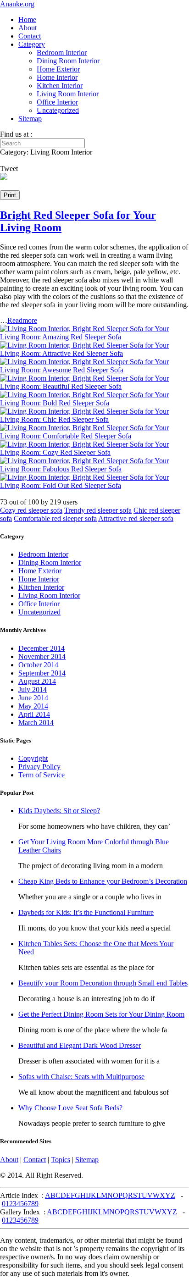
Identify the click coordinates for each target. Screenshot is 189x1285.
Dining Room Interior (68, 61)
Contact (29, 36)
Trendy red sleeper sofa (98, 510)
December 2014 (41, 648)
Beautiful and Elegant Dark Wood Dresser (79, 1045)
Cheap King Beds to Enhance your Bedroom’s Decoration (102, 881)
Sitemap (30, 118)
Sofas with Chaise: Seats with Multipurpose (81, 1076)
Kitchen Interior (60, 85)
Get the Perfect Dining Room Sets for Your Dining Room (101, 1014)
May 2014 (33, 706)
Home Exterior (58, 69)
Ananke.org (17, 4)
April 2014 (34, 714)
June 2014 (33, 698)
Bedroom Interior (62, 52)
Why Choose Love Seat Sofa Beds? (70, 1108)
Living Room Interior (68, 94)
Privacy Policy (39, 766)
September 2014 (42, 673)
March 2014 (36, 722)
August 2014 (37, 681)
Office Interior (57, 102)
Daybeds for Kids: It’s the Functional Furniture (86, 912)
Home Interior (57, 77)
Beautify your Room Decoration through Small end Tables (103, 983)
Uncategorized (58, 110)
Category (31, 44)
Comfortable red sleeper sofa (55, 518)
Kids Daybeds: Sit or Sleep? (59, 810)
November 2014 (42, 656)
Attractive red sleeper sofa (135, 518)
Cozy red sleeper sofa (31, 510)
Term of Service (41, 775)
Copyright (33, 758)
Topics (60, 1159)
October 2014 (38, 665)
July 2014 (32, 689)
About (27, 28)
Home (27, 19)
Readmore (22, 320)
